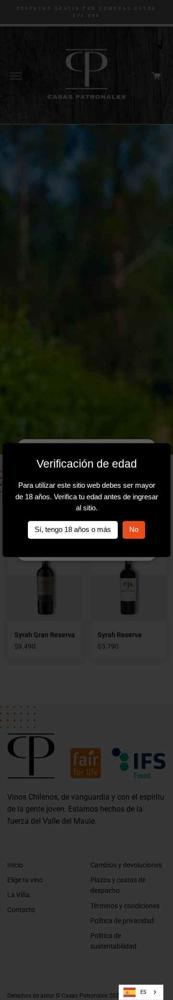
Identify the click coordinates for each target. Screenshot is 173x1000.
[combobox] (141, 992)
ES (143, 992)
